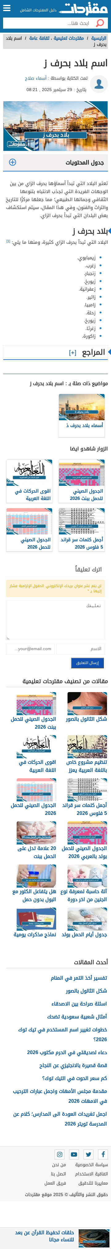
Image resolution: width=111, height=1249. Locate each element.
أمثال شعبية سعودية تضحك (77, 1016)
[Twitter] (88, 1154)
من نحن (59, 1165)
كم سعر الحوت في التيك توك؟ (74, 1078)
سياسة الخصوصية (91, 1165)
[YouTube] (74, 1154)
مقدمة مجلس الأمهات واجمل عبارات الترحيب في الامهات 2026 (60, 1096)
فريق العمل (55, 1183)
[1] (8, 241)
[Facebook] (103, 1154)
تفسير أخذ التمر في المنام (79, 978)
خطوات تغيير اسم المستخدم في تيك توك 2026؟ (62, 1034)
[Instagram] (59, 1154)
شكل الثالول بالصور (86, 991)
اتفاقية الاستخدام (91, 1174)
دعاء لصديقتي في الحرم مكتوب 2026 (67, 1052)
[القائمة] (6, 8)
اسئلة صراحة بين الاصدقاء (79, 1004)
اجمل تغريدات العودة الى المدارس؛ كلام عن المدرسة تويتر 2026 (60, 1119)
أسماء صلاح (36, 78)
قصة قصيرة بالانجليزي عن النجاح (73, 1065)
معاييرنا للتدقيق (93, 1183)
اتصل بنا (58, 1174)
